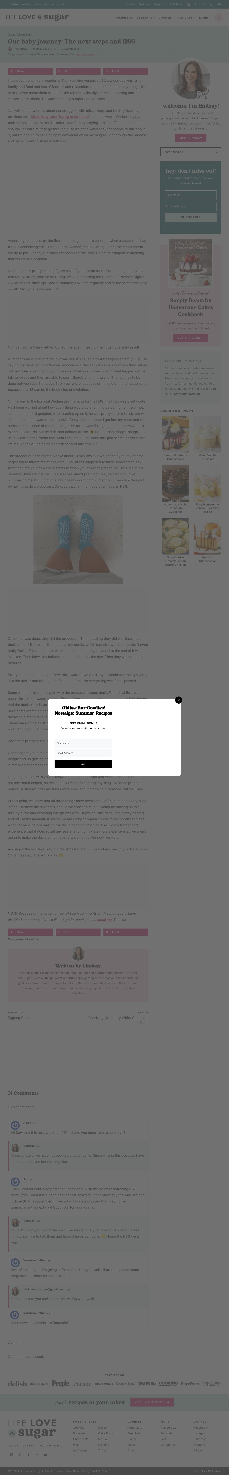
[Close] (178, 700)
